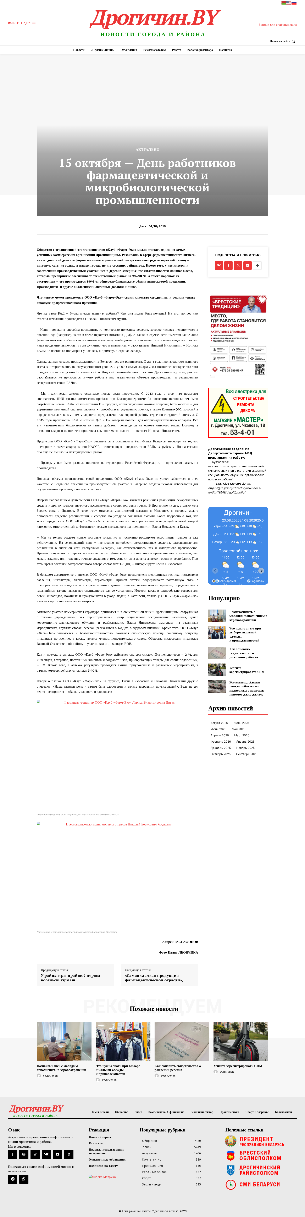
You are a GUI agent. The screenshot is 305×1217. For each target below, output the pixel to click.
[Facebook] (228, 265)
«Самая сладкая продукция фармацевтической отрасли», (154, 977)
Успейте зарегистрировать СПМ (246, 670)
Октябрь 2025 (221, 754)
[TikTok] (35, 1154)
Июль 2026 (241, 723)
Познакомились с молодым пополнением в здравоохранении (248, 616)
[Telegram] (247, 265)
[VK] (219, 265)
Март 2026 (241, 735)
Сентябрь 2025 (246, 754)
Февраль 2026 (221, 741)
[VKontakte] (46, 1154)
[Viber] (23, 1179)
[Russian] (294, 2)
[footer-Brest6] (260, 1155)
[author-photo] (39, 1076)
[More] (257, 265)
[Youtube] (57, 1154)
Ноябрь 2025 (245, 747)
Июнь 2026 (218, 729)
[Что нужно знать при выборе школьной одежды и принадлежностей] (217, 632)
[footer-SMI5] (260, 1184)
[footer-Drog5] (260, 1170)
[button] (283, 41)
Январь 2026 (245, 741)
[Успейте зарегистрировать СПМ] (217, 670)
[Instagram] (23, 1154)
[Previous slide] (215, 571)
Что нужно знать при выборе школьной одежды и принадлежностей (118, 1070)
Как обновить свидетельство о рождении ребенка (243, 653)
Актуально (148, 149)
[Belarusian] (283, 2)
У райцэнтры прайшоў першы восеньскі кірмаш (70, 977)
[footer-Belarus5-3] (260, 1141)
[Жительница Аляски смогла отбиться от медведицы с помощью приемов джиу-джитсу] (217, 686)
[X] (238, 265)
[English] (289, 2)
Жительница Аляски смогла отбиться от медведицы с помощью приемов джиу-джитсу (247, 688)
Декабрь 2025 (221, 747)
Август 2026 (219, 723)
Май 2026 (238, 729)
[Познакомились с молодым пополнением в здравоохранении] (217, 616)
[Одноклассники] (68, 1154)
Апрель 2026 (220, 735)
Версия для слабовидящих (278, 24)
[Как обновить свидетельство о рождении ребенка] (217, 653)
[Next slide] (261, 571)
